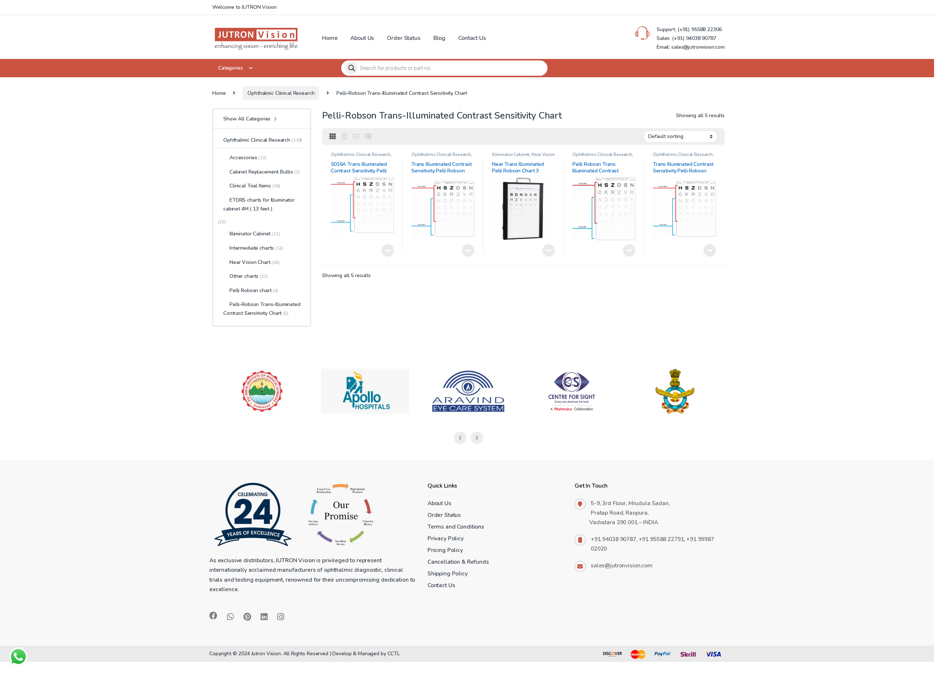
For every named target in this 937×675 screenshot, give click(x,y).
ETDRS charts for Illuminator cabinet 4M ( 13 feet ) (259, 204)
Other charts (248, 276)
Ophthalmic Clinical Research (280, 93)
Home (329, 38)
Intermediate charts (256, 248)
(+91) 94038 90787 (694, 38)
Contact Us (472, 38)
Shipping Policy (448, 573)
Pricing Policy (445, 550)
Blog (439, 38)
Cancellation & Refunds (458, 562)
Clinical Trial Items (254, 185)
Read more (387, 250)
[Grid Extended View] (344, 136)
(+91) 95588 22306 (698, 29)
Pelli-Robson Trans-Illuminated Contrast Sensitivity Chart (261, 309)
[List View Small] (368, 136)
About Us (362, 38)
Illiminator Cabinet (510, 154)
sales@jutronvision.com (622, 565)
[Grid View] (332, 136)
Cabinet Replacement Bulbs (264, 171)
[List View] (356, 136)
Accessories (247, 157)
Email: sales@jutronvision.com (691, 47)
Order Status (403, 38)
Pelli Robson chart (253, 290)
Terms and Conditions (456, 526)
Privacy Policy (446, 538)
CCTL (394, 653)
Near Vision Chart (254, 262)
